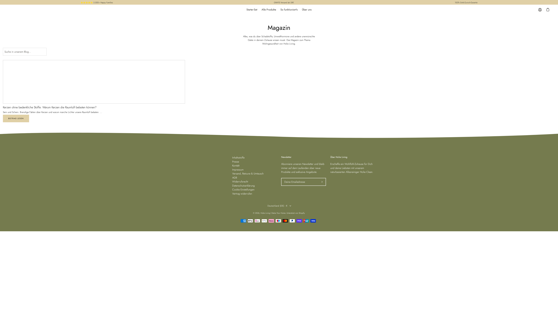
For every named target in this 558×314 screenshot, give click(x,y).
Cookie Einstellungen (243, 189)
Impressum (238, 170)
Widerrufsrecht (240, 181)
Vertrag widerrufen (242, 194)
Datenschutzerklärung (243, 186)
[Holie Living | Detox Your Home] (16, 10)
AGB (234, 178)
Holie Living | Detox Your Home (273, 213)
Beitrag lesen (16, 118)
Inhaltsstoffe (238, 157)
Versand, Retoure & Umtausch (248, 173)
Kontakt (235, 165)
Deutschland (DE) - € (277, 205)
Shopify (302, 213)
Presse (235, 162)
